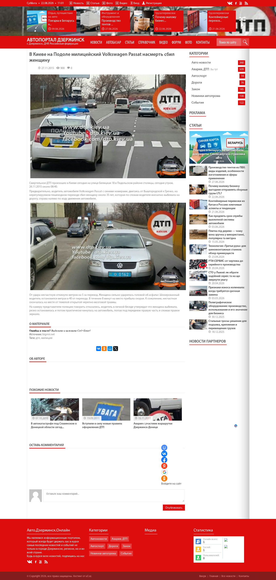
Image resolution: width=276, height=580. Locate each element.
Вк (230, 3)
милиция (46, 338)
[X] (115, 348)
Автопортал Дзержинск (55, 41)
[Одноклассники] (104, 348)
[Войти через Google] (164, 472)
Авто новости (201, 62)
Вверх (202, 576)
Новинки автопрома (206, 96)
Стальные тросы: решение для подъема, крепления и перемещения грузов (228, 325)
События (198, 102)
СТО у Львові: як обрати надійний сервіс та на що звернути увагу (224, 276)
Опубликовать (173, 507)
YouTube (241, 3)
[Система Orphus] (233, 548)
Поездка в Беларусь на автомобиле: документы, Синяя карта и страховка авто (218, 154)
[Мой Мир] (109, 348)
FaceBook (236, 3)
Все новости (228, 576)
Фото (109, 3)
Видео (123, 3)
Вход (136, 3)
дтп (38, 338)
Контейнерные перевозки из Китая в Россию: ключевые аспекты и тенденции (227, 205)
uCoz (88, 576)
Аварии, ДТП (200, 69)
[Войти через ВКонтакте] (164, 454)
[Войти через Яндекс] (164, 466)
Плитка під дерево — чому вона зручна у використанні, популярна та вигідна (226, 235)
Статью (95, 3)
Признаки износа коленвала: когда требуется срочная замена (226, 291)
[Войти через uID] (164, 448)
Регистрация (154, 3)
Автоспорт (199, 76)
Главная (213, 576)
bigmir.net (48, 334)
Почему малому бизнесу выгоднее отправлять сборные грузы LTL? (228, 190)
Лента (247, 3)
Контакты (244, 576)
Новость (78, 3)
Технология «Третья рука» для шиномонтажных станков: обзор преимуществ (227, 250)
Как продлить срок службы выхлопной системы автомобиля (225, 220)
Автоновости (99, 539)
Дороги (197, 82)
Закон (196, 89)
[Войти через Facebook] (164, 460)
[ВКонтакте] (98, 348)
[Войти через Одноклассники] (164, 478)
